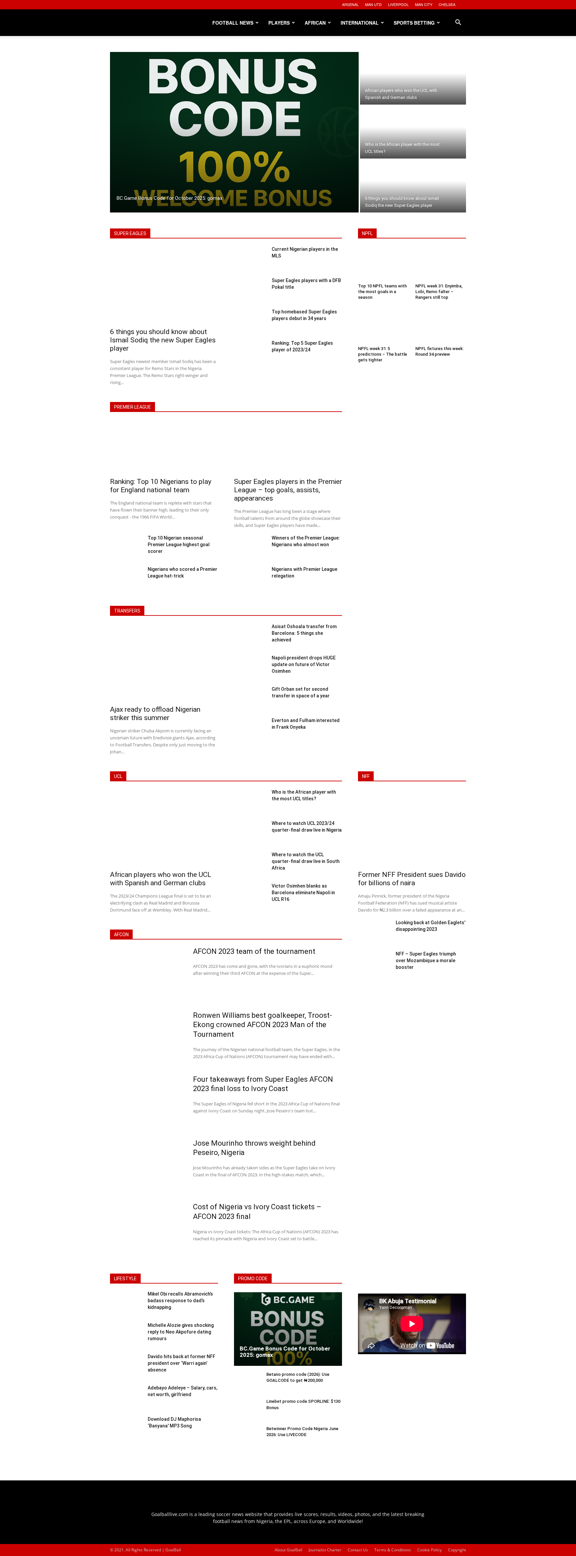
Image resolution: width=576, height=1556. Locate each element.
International (360, 22)
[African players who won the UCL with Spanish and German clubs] (413, 78)
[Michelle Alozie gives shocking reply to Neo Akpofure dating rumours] (126, 1335)
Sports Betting (414, 22)
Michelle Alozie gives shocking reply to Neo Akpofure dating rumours (181, 1332)
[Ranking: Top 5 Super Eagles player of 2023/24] (250, 352)
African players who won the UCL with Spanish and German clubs (160, 879)
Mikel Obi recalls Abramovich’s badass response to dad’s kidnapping (180, 1300)
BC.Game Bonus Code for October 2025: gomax (285, 1351)
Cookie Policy (429, 1550)
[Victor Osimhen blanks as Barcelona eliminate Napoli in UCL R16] (250, 895)
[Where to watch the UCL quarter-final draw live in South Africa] (250, 864)
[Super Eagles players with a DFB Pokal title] (250, 289)
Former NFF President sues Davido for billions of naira (412, 879)
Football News (232, 22)
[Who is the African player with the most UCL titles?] (413, 132)
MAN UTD (373, 4)
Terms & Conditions (392, 1550)
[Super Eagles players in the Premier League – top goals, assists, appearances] (288, 448)
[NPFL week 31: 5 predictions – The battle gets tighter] (383, 327)
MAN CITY (423, 4)
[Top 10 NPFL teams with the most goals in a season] (383, 264)
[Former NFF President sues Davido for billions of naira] (412, 829)
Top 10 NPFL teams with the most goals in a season (382, 291)
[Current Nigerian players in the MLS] (250, 258)
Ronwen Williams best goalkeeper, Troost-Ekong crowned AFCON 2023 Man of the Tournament (262, 1024)
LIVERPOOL (398, 4)
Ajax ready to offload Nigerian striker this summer (155, 713)
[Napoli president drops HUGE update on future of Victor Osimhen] (250, 667)
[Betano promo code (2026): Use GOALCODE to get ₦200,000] (247, 1383)
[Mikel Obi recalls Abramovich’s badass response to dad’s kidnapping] (126, 1303)
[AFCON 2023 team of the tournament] (147, 974)
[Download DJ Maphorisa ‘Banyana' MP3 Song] (126, 1428)
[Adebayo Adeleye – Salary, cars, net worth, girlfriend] (126, 1397)
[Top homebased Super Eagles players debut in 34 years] (250, 321)
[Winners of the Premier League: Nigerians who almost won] (250, 547)
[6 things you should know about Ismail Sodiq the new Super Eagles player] (413, 186)
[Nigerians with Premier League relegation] (250, 578)
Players (279, 22)
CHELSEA (447, 4)
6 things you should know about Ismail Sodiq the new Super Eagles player (163, 340)
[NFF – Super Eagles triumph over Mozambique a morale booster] (374, 963)
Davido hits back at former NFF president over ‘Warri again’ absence (181, 1363)
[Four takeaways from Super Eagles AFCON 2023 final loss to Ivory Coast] (147, 1102)
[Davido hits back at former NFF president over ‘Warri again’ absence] (126, 1366)
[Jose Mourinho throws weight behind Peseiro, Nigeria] (147, 1166)
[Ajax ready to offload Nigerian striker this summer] (164, 663)
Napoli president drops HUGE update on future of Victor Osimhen (304, 664)
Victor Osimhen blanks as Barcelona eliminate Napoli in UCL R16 (303, 892)
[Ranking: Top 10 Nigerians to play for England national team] (164, 448)
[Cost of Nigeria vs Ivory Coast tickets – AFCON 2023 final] (147, 1230)
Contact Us (358, 1550)
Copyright (457, 1550)
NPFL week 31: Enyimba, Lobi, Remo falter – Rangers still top (438, 291)
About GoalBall (288, 1550)
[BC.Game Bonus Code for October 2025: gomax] (234, 132)
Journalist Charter (325, 1550)
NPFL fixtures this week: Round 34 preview (439, 351)
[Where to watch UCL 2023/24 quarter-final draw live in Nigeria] (250, 832)
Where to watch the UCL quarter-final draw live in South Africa (306, 861)
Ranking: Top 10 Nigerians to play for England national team (160, 486)
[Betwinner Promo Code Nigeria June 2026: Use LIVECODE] (247, 1437)
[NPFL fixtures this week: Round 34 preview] (440, 327)
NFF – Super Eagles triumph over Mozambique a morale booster (426, 960)
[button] (458, 23)
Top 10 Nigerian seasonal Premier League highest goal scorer (179, 544)
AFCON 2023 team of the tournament (254, 951)
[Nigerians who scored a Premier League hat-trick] (126, 578)
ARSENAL (350, 4)
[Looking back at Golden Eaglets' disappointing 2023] (374, 932)
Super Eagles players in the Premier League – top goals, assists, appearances (288, 490)
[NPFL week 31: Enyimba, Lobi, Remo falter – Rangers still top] (440, 264)
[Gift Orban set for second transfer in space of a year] (250, 698)
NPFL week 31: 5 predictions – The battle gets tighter (382, 354)
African (315, 22)
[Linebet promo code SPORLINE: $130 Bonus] (247, 1410)
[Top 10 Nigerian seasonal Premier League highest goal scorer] (126, 547)
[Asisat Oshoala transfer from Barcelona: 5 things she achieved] (250, 635)
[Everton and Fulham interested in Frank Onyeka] (250, 729)
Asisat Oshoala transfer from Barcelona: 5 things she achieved (304, 633)
